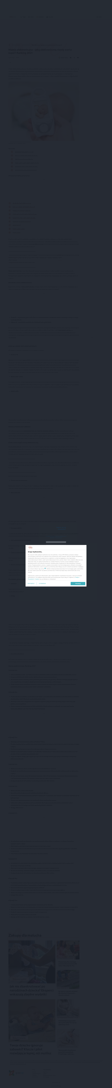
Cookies (37, 579)
